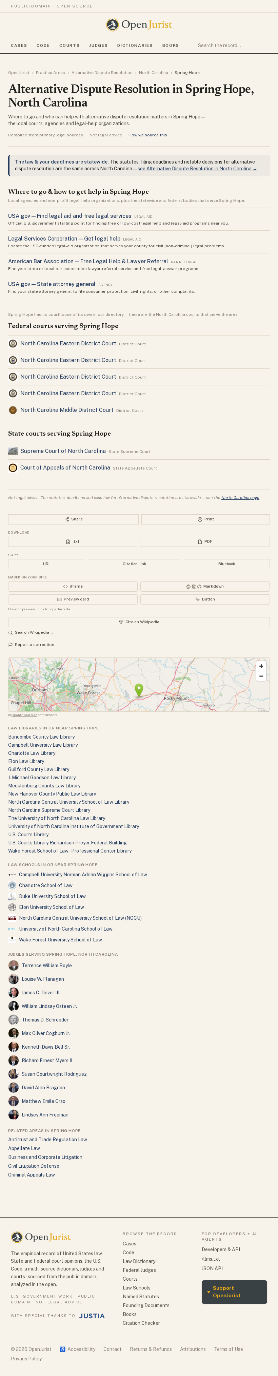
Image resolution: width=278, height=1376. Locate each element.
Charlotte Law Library (31, 753)
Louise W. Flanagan (43, 979)
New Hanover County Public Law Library (52, 794)
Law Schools (137, 1288)
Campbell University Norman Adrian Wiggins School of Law (83, 874)
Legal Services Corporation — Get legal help (64, 238)
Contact (112, 1349)
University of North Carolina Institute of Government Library (73, 826)
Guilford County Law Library (38, 769)
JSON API (212, 1268)
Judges (98, 45)
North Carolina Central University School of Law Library (68, 802)
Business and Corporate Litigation (45, 1157)
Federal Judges (139, 1270)
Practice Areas (50, 72)
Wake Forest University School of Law (60, 939)
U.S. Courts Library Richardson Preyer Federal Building (67, 842)
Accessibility (77, 1349)
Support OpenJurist (224, 1292)
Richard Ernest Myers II (47, 1060)
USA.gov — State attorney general (52, 284)
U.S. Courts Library (28, 834)
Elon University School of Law (51, 907)
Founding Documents (146, 1305)
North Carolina (153, 72)
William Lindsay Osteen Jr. (49, 1006)
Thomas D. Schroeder (45, 1020)
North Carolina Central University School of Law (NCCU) (80, 918)
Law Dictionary (139, 1261)
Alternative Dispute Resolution (102, 72)
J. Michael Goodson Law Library (42, 777)
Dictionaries (135, 45)
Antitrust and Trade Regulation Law (47, 1139)
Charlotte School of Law (46, 885)
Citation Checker (141, 1323)
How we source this (147, 135)
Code (43, 45)
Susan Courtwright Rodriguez (54, 1074)
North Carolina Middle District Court (67, 410)
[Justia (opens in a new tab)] (92, 1316)
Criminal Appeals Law (31, 1175)
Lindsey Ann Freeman (45, 1114)
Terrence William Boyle (47, 965)
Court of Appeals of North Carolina (65, 467)
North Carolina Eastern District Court (68, 343)
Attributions (193, 1349)
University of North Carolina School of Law (66, 929)
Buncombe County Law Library (41, 737)
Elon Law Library (26, 761)
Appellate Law (24, 1148)
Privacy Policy (26, 1358)
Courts (69, 45)
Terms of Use (228, 1349)
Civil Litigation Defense (33, 1166)
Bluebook (226, 564)
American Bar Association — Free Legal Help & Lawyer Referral (88, 261)
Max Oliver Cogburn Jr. (46, 1033)
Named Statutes (141, 1296)
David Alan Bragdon (43, 1087)
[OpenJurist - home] (139, 25)
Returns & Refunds (151, 1349)
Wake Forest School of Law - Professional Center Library (70, 851)
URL (47, 564)
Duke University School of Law (52, 896)
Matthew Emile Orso (43, 1101)
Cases (19, 45)
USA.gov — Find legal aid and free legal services (70, 216)
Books (170, 45)
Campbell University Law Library (43, 745)
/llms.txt (211, 1259)
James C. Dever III (40, 992)
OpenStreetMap (24, 715)
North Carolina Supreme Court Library (49, 810)
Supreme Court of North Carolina (63, 451)
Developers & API (221, 1249)
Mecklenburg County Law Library (44, 785)
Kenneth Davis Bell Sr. (46, 1047)
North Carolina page (240, 497)
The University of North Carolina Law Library (56, 818)
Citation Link (134, 564)
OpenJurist (18, 72)
